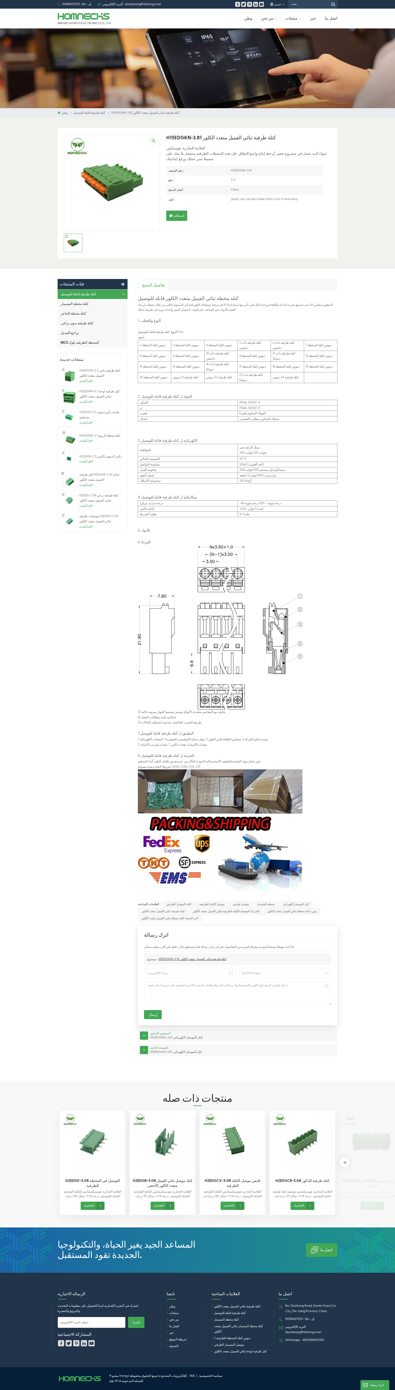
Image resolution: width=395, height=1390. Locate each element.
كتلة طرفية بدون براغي (77, 323)
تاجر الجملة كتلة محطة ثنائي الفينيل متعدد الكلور (170, 918)
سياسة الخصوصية (210, 1375)
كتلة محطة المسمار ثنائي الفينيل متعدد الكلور (238, 1329)
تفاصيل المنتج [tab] (153, 285)
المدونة (173, 1346)
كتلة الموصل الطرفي (178, 904)
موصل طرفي (241, 904)
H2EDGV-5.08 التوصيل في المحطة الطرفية (92, 1183)
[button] (345, 1162)
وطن (248, 18)
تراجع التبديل (70, 333)
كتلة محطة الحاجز (73, 313)
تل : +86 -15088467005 (76, 4)
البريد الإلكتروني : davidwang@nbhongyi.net (131, 4)
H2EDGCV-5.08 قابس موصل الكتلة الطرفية (232, 1183)
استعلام (179, 215)
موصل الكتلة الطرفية (212, 904)
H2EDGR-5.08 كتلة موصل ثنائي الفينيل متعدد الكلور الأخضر (162, 1183)
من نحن (267, 18)
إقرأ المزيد (85, 381)
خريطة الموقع (178, 1339)
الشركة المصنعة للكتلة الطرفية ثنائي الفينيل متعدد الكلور (226, 911)
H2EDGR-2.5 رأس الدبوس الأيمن (100, 456)
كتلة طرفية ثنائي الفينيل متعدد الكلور (163, 911)
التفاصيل (89, 1205)
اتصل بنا (331, 18)
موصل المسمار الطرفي (229, 1344)
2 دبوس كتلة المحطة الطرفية (232, 1338)
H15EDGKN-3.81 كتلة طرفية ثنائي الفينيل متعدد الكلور (192, 959)
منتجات (291, 18)
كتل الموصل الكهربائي (296, 904)
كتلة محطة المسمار (74, 304)
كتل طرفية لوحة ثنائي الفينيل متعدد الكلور (240, 1351)
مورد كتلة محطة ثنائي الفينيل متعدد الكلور (292, 911)
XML (192, 1375)
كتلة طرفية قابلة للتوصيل (89, 112)
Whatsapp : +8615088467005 (304, 1340)
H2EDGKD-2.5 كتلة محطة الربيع (99, 435)
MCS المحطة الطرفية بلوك (80, 342)
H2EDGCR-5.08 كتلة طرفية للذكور (302, 1181)
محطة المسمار (266, 904)
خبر (313, 18)
